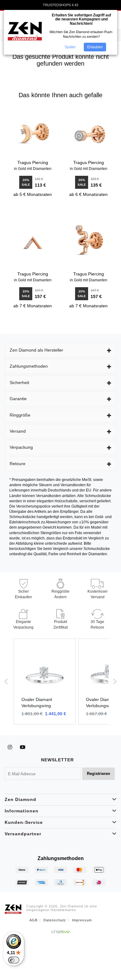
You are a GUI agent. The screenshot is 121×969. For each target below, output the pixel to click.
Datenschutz (54, 920)
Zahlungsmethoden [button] (29, 366)
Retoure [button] (17, 463)
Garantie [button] (18, 398)
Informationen (21, 810)
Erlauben (95, 47)
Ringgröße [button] (20, 415)
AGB (33, 920)
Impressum (82, 920)
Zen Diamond (20, 799)
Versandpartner (23, 833)
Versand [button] (18, 431)
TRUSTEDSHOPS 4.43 (60, 5)
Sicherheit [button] (19, 382)
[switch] (13, 960)
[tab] (60, 350)
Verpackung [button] (21, 447)
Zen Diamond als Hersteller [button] (36, 350)
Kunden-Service (24, 822)
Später (70, 47)
